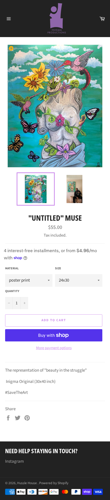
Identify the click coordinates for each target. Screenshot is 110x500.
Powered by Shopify (53, 483)
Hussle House (27, 483)
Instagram (14, 461)
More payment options (54, 348)
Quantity (12, 291)
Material (12, 268)
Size (58, 268)
